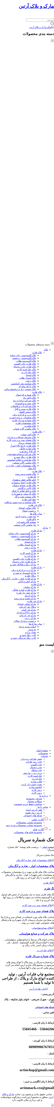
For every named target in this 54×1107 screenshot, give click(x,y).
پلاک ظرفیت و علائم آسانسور (21, 160)
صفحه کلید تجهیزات (26, 222)
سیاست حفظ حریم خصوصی (28, 717)
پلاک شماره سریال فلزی (24, 120)
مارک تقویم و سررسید (25, 298)
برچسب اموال (29, 210)
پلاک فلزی (37, 52)
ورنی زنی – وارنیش (32, 686)
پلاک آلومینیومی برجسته (24, 58)
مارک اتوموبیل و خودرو (24, 273)
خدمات (44, 669)
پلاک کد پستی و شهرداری (23, 194)
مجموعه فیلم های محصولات (28, 745)
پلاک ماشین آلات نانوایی (24, 128)
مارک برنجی (30, 247)
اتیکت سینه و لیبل (27, 326)
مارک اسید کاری (28, 253)
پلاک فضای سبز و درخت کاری (21, 140)
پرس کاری (36, 706)
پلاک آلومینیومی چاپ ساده (23, 55)
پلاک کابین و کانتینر (27, 188)
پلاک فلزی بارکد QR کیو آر (23, 145)
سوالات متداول (34, 714)
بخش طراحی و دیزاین (31, 672)
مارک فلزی (36, 230)
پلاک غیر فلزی (35, 205)
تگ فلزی (31, 177)
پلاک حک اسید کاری (26, 69)
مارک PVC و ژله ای (26, 312)
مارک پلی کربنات (27, 315)
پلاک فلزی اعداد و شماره (24, 182)
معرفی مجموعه (34, 711)
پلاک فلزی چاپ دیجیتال (24, 66)
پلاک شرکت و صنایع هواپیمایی (21, 154)
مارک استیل (30, 242)
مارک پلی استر (28, 309)
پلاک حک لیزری (28, 72)
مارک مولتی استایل (26, 304)
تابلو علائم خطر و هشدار (24, 179)
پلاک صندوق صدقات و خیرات (21, 137)
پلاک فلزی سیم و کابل (25, 109)
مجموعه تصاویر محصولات (29, 735)
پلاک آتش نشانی (28, 134)
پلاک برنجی (30, 80)
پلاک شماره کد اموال (26, 95)
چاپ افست (36, 677)
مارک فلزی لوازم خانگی (24, 290)
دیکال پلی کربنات (27, 307)
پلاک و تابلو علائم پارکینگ (24, 191)
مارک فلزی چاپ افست (24, 259)
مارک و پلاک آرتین (36, 6)
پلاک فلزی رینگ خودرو (25, 157)
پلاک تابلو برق (29, 97)
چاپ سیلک (36, 683)
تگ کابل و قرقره (28, 151)
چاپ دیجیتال (36, 680)
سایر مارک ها (35, 324)
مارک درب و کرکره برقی (23, 270)
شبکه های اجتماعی (32, 728)
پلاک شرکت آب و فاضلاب (23, 106)
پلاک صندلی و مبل (27, 143)
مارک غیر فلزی (34, 301)
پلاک (46, 49)
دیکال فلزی (30, 275)
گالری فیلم (38, 742)
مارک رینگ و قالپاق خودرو (23, 264)
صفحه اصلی (42, 663)
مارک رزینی (30, 318)
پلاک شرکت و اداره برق (24, 100)
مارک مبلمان (29, 287)
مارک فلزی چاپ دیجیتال (24, 261)
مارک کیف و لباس (27, 281)
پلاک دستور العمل (27, 112)
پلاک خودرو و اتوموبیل (25, 103)
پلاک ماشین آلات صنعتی (24, 162)
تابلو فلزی (31, 219)
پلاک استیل (30, 75)
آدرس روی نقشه (33, 725)
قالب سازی (36, 694)
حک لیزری (37, 691)
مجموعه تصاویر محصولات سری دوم (24, 738)
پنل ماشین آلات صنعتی (25, 225)
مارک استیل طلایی (27, 244)
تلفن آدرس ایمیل (34, 723)
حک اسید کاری (35, 689)
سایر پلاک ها (36, 213)
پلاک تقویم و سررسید (25, 174)
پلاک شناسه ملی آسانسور (23, 83)
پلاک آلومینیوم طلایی (26, 61)
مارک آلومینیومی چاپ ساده (22, 233)
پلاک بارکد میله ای (27, 86)
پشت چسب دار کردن (31, 697)
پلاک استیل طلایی (27, 78)
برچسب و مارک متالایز (25, 321)
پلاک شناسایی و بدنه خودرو (23, 117)
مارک (45, 227)
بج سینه (32, 329)
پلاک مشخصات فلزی (25, 123)
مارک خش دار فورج (26, 292)
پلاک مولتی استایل (27, 208)
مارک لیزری (30, 256)
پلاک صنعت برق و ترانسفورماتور (20, 89)
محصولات (43, 666)
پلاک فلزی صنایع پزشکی (24, 185)
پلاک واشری (30, 126)
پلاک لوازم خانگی (27, 148)
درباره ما (43, 708)
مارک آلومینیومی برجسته (23, 236)
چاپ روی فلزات (34, 674)
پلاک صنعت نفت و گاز (25, 196)
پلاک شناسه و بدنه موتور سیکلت (20, 202)
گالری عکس (37, 732)
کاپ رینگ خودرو (28, 335)
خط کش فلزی (29, 199)
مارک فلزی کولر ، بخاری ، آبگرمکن (18, 278)
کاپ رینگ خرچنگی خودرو (23, 338)
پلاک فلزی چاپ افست (25, 63)
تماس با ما (43, 720)
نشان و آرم (30, 332)
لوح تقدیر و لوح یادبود (25, 216)
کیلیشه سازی (35, 700)
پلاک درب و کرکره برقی (24, 114)
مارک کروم (30, 295)
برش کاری (36, 703)
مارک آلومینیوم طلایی (25, 239)
